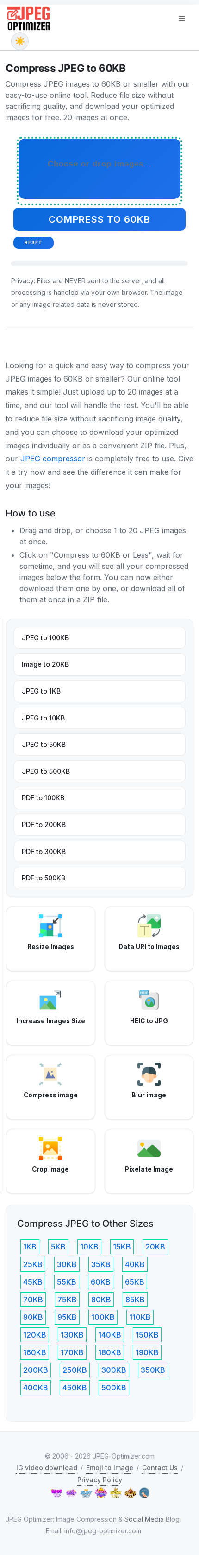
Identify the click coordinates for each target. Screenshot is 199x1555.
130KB (72, 1334)
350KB (153, 1370)
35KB (101, 1264)
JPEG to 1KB (41, 691)
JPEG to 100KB (45, 638)
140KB (109, 1334)
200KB (35, 1370)
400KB (35, 1387)
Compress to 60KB (99, 219)
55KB (66, 1282)
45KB (33, 1282)
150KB (147, 1334)
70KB (33, 1299)
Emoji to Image (109, 1468)
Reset (34, 242)
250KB (74, 1370)
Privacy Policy (99, 1480)
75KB (67, 1299)
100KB (103, 1317)
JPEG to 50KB (44, 744)
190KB (147, 1352)
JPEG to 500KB (46, 771)
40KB (135, 1264)
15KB (122, 1246)
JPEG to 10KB (43, 718)
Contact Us (160, 1468)
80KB (101, 1299)
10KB (89, 1246)
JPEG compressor (52, 458)
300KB (113, 1370)
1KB (30, 1246)
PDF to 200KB (44, 824)
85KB (135, 1299)
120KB (34, 1334)
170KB (72, 1352)
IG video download (46, 1468)
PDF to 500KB (43, 878)
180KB (109, 1352)
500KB (113, 1387)
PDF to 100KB (43, 798)
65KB (134, 1282)
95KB (67, 1317)
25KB (33, 1264)
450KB (74, 1387)
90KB (33, 1317)
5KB (58, 1246)
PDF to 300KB (44, 851)
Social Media (144, 1519)
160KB (34, 1352)
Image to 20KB (45, 664)
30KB (67, 1264)
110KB (140, 1317)
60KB (101, 1282)
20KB (155, 1246)
